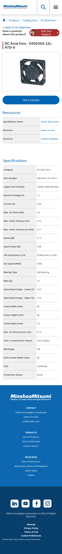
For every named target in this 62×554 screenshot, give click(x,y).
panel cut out (47, 130)
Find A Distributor (31, 441)
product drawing (49, 138)
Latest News (31, 470)
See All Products (31, 437)
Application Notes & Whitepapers (31, 466)
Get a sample (31, 100)
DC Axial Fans (48, 20)
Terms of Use (31, 531)
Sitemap (31, 524)
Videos (31, 475)
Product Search (31, 446)
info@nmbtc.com (31, 421)
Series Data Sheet (50, 121)
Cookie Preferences (31, 535)
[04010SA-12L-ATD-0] (17, 7)
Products (14, 20)
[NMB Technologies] (4, 20)
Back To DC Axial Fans (18, 27)
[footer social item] (15, 504)
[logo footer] (31, 399)
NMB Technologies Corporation (31, 412)
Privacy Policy (31, 528)
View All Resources (31, 461)
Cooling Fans (30, 20)
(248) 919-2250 (31, 416)
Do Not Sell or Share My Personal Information (21, 539)
